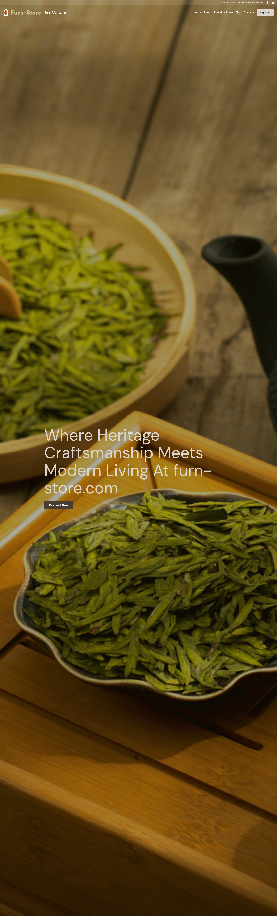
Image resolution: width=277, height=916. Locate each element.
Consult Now (59, 505)
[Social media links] (267, 2)
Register (265, 12)
